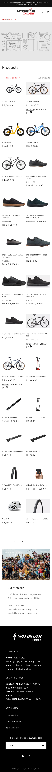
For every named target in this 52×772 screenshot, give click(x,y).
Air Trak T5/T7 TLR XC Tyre (12, 485)
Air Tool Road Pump (9, 417)
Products (12, 19)
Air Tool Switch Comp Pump (12, 451)
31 (37, 541)
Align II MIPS (7, 519)
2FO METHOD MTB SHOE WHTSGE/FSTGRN (35, 216)
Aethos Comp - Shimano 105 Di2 (36, 335)
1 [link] (7, 541)
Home (4, 19)
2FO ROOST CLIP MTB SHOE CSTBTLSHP (36, 256)
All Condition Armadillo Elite (37, 519)
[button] (3, 12)
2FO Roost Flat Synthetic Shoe (13, 334)
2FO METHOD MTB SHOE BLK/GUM (11, 216)
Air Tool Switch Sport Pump (36, 451)
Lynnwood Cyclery (22, 768)
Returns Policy (12, 727)
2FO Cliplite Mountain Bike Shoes (36, 177)
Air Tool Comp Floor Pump (36, 377)
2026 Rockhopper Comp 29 (12, 176)
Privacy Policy (12, 715)
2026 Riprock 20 (32, 142)
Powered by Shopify (34, 768)
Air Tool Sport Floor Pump (35, 417)
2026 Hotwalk (7, 142)
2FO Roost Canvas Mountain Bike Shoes (12, 256)
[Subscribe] (43, 745)
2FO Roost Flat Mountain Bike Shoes (13, 295)
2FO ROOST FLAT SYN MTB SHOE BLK (36, 295)
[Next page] (45, 541)
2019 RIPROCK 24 (8, 101)
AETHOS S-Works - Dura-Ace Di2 (14, 377)
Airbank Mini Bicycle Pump (36, 485)
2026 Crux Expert (32, 101)
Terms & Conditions (14, 721)
